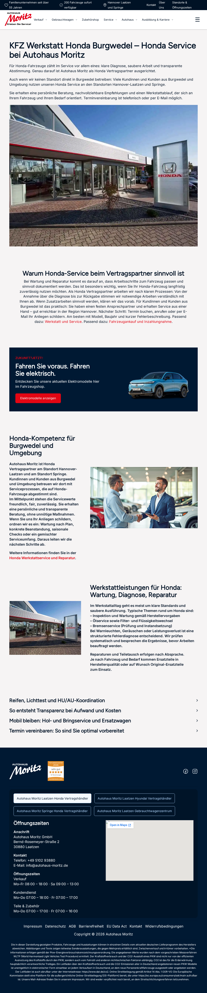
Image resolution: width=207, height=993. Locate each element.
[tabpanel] (104, 867)
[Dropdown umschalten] (46, 19)
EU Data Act (117, 926)
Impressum (33, 926)
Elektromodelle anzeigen (38, 398)
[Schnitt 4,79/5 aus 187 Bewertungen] (56, 771)
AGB (72, 926)
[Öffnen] (197, 19)
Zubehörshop (90, 19)
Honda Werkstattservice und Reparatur (42, 558)
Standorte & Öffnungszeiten (182, 5)
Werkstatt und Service (63, 321)
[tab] (53, 798)
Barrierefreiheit (91, 926)
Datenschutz (55, 926)
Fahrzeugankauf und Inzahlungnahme (140, 321)
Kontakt (151, 4)
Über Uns (162, 5)
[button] (103, 700)
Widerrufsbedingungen (164, 926)
